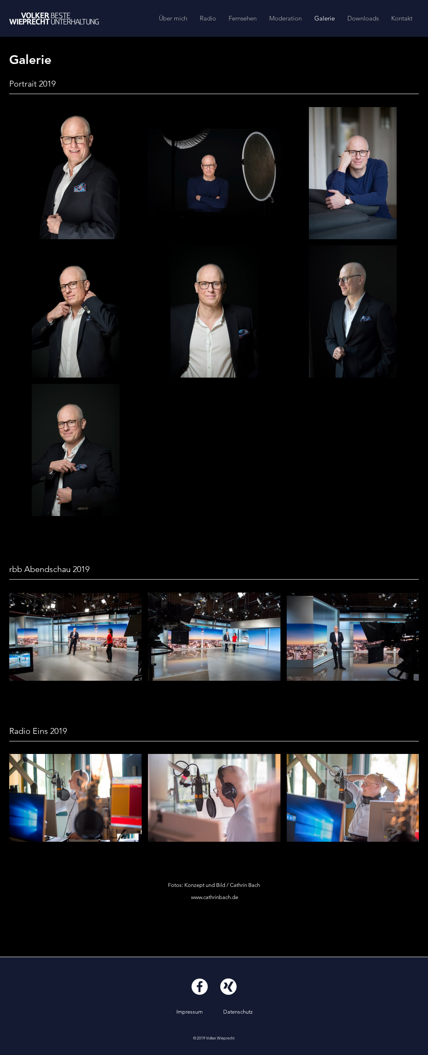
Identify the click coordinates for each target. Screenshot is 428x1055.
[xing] (228, 986)
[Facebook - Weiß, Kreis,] (199, 986)
